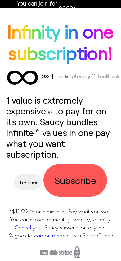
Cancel (23, 227)
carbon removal (52, 235)
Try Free (28, 182)
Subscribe (75, 180)
